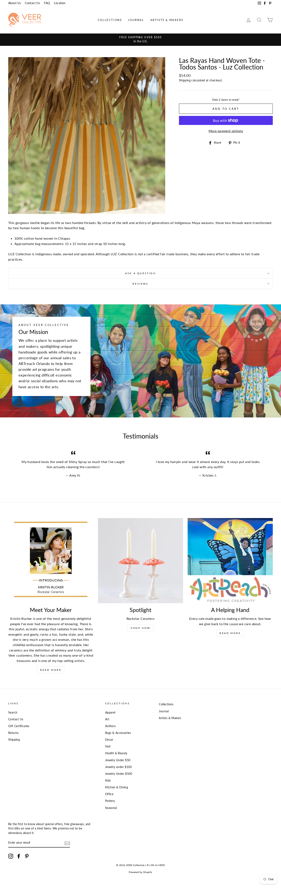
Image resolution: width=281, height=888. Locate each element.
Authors (110, 726)
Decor (109, 739)
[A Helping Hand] (230, 560)
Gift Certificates (18, 726)
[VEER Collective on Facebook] (18, 856)
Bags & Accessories (118, 732)
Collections (110, 20)
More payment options (226, 131)
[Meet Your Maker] (50, 560)
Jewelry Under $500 (118, 773)
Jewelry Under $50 (117, 760)
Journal (136, 20)
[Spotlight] (140, 560)
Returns (13, 732)
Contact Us (32, 3)
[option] (140, 40)
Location (59, 3)
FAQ (47, 3)
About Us (14, 3)
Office (109, 794)
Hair (108, 746)
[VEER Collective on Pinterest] (26, 856)
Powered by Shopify (140, 872)
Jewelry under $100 (118, 767)
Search (12, 712)
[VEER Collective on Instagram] (10, 856)
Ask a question (140, 273)
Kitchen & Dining (116, 787)
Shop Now (140, 627)
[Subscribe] (67, 843)
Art (107, 719)
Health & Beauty (116, 753)
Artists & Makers (166, 20)
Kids (108, 780)
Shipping (184, 80)
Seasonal (111, 807)
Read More (50, 669)
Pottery (110, 801)
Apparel (110, 712)
